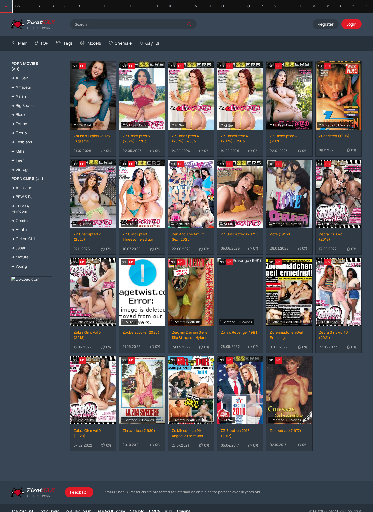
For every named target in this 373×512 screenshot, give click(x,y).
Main (22, 43)
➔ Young (19, 266)
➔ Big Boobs (22, 105)
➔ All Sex (19, 78)
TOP (44, 43)
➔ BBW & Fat (22, 197)
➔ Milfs (18, 151)
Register (326, 24)
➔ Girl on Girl (23, 238)
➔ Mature (20, 257)
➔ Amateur (21, 87)
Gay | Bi (152, 43)
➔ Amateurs (22, 187)
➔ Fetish (19, 123)
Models (94, 43)
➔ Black (18, 114)
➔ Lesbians (21, 142)
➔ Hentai (19, 229)
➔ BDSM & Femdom (20, 208)
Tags (68, 43)
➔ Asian (18, 96)
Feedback (79, 492)
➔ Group (19, 133)
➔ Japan (18, 248)
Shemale (123, 43)
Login (351, 24)
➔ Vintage (20, 169)
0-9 (17, 6)
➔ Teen (18, 160)
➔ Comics (20, 220)
